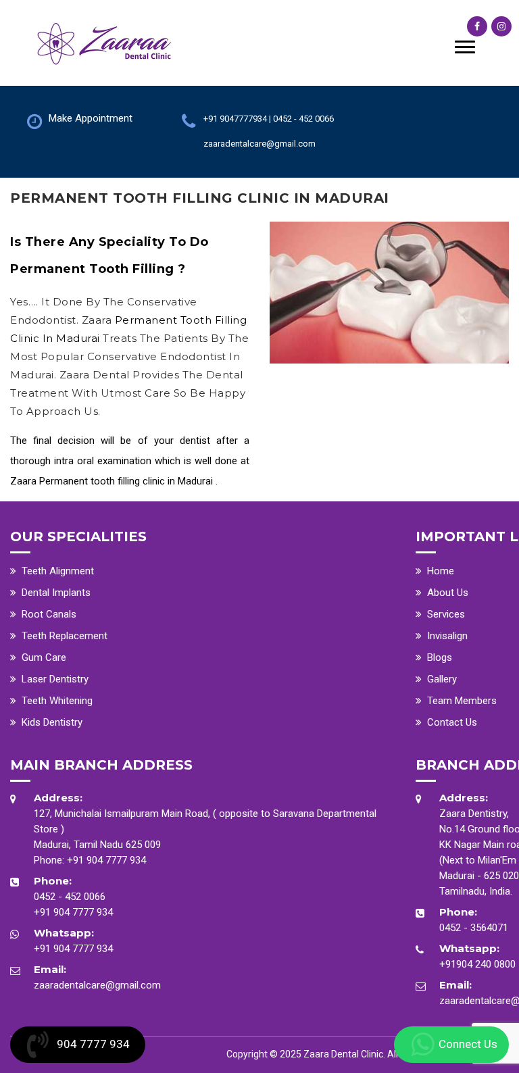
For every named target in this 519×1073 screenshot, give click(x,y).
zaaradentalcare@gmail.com (97, 985)
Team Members (462, 701)
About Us (447, 593)
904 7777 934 (93, 1044)
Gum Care (44, 657)
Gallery (442, 679)
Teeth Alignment (58, 571)
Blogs (439, 657)
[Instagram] (501, 26)
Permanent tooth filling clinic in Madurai (126, 481)
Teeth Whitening (57, 701)
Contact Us (452, 722)
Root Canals (49, 614)
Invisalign (447, 636)
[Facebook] (477, 26)
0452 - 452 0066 (69, 897)
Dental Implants (56, 593)
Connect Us (468, 1044)
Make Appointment (90, 118)
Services (446, 614)
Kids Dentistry (52, 722)
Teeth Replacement (64, 636)
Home (440, 571)
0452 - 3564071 (473, 928)
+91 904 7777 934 (106, 860)
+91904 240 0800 (477, 964)
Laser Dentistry (55, 679)
